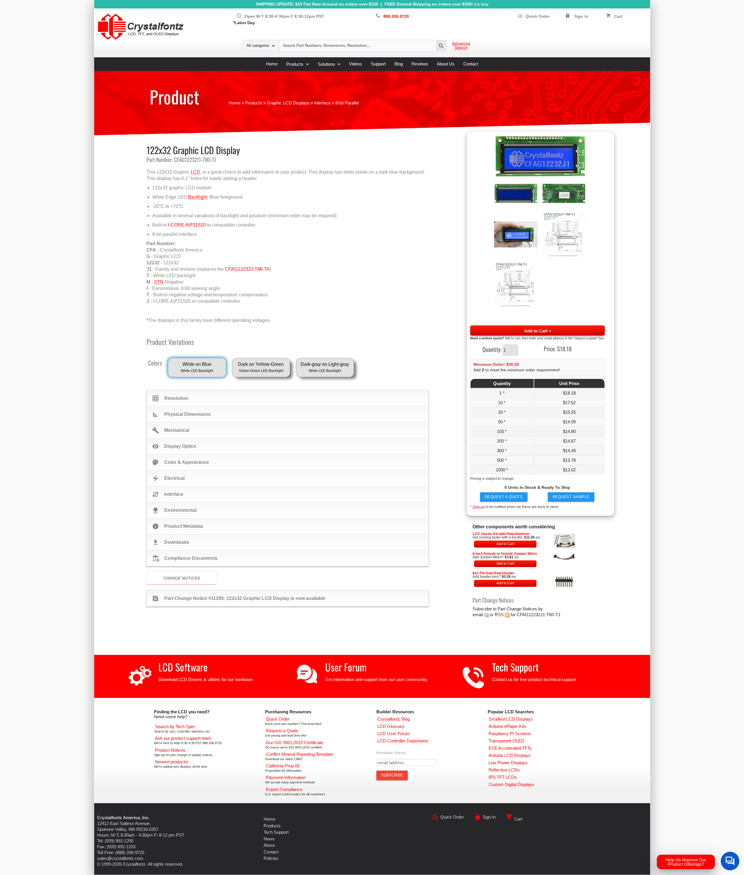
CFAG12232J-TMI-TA (247, 269)
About (269, 845)
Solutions (326, 64)
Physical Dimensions (181, 414)
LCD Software (183, 667)
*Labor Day (244, 23)
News (269, 838)
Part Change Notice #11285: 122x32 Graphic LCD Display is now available (239, 598)
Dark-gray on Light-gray (325, 367)
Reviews (420, 64)
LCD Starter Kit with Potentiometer (501, 534)
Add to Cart (505, 544)
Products (294, 64)
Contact (470, 64)
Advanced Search (461, 46)
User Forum (345, 667)
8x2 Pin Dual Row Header (493, 573)
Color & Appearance (180, 462)
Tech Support (515, 667)
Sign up (479, 507)
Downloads (170, 542)
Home (272, 64)
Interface (167, 494)
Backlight (197, 197)
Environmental (174, 510)
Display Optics (174, 446)
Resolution (170, 398)
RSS (499, 614)
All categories (257, 45)
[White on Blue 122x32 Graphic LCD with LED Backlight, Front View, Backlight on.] (540, 157)
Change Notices (181, 578)
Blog (398, 64)
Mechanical (170, 430)
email (478, 614)
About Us (446, 64)
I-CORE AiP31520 (187, 224)
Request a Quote (504, 497)
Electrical (168, 478)
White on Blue (197, 367)
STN (159, 281)
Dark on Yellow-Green (261, 367)
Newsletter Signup (390, 753)
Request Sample (571, 497)
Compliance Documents (184, 558)
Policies (271, 858)
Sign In (581, 16)
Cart (618, 16)
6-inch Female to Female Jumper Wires (505, 554)
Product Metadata (177, 526)
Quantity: (492, 349)
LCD (195, 172)
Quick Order (534, 16)
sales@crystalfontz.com (120, 858)
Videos (355, 64)
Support (378, 64)
